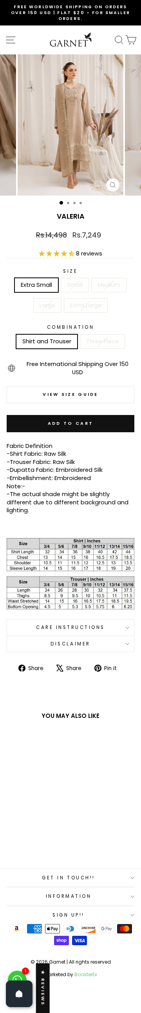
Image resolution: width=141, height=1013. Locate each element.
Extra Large (85, 305)
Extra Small (36, 285)
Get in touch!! (68, 878)
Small (75, 285)
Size (70, 271)
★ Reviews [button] (43, 988)
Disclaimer (70, 644)
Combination (70, 327)
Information (69, 896)
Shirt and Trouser (46, 341)
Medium (109, 285)
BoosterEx (85, 974)
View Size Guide (70, 394)
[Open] (19, 993)
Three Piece (102, 341)
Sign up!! (68, 915)
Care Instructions (70, 627)
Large (47, 305)
